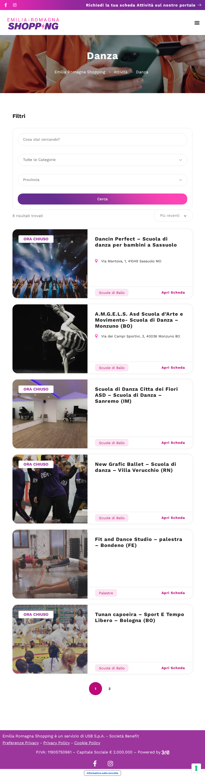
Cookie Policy (87, 742)
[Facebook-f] (6, 5)
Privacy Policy (56, 742)
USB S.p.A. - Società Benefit (112, 736)
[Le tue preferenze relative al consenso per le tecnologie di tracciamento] (196, 768)
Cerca (102, 199)
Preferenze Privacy (20, 742)
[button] (197, 23)
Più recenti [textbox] (170, 215)
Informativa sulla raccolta (102, 772)
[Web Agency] (165, 752)
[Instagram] (15, 5)
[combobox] (173, 216)
